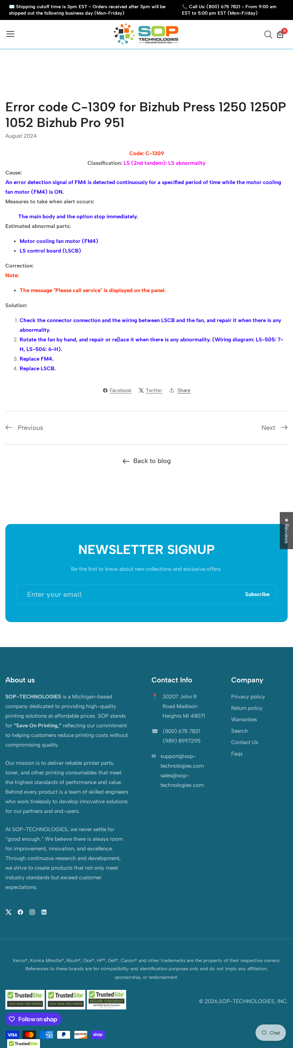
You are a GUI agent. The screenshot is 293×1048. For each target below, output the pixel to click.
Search (239, 731)
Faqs (237, 754)
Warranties (244, 719)
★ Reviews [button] (286, 531)
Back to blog (152, 461)
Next (268, 428)
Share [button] (184, 390)
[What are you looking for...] (269, 35)
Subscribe (257, 594)
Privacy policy (248, 696)
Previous (30, 428)
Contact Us (244, 742)
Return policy (247, 708)
